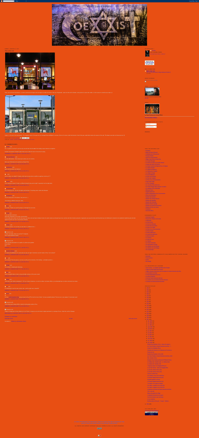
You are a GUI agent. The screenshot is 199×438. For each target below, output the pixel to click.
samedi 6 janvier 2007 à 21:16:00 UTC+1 (17, 306)
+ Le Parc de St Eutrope (150, 176)
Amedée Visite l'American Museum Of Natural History (159, 360)
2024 (148, 288)
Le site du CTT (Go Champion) (152, 410)
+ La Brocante (148, 220)
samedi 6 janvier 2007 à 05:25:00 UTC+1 (17, 209)
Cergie (7, 213)
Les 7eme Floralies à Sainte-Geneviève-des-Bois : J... (159, 346)
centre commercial (19, 139)
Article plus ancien (133, 318)
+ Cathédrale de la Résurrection (152, 154)
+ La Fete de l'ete (149, 222)
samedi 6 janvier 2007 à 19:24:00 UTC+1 (17, 276)
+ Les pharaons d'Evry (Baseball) (152, 188)
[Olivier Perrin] (145, 82)
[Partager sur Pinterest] (28, 138)
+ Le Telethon (148, 241)
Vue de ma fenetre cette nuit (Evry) (155, 397)
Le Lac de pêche (151, 399)
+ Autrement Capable (149, 217)
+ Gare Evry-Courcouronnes (151, 157)
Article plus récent (9, 318)
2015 (148, 303)
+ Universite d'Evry (149, 210)
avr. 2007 (150, 336)
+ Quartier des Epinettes (150, 200)
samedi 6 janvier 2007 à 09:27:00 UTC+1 (17, 237)
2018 (148, 297)
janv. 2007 (150, 342)
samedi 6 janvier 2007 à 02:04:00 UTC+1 (17, 163)
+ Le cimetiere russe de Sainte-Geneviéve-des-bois (156, 279)
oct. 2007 (150, 325)
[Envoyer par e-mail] (22, 138)
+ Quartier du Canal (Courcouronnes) (153, 205)
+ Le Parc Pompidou (149, 183)
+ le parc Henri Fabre (149, 181)
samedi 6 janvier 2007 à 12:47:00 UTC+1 (17, 254)
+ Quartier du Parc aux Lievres (152, 207)
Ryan (7, 205)
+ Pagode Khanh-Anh (150, 191)
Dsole (7, 293)
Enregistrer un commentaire (11, 316)
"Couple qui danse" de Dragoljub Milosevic (156, 365)
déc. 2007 (150, 321)
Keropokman (9, 195)
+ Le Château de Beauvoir (151, 169)
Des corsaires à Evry (152, 358)
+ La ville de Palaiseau (150, 276)
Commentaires (150, 126)
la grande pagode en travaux (153, 379)
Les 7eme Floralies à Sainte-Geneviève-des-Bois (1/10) (159, 356)
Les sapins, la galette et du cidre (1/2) (155, 387)
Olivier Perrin (147, 80)
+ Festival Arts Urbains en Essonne (153, 218)
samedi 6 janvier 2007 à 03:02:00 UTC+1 (17, 178)
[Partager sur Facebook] (27, 138)
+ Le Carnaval (148, 237)
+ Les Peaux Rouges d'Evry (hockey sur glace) (155, 186)
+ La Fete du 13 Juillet (150, 227)
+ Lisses (147, 259)
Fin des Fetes (31, 139)
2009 (148, 315)
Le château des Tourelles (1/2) (154, 363)
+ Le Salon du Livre (149, 239)
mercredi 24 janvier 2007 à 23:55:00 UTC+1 (18, 313)
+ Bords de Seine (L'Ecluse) (151, 152)
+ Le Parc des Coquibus (150, 178)
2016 (148, 301)
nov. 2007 (150, 323)
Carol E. (8, 181)
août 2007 (150, 328)
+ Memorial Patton (149, 190)
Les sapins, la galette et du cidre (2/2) (155, 385)
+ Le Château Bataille (150, 167)
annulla (7, 146)
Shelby (7, 265)
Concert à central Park (152, 373)
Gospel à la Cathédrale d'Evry (154, 348)
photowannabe (9, 188)
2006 (148, 404)
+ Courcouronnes (149, 257)
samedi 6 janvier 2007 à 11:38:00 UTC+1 (17, 247)
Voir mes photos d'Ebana (151, 117)
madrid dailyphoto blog (13, 297)
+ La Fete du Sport (149, 230)
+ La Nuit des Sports (149, 236)
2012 (148, 309)
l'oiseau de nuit (150, 352)
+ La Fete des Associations (151, 225)
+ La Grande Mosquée (150, 161)
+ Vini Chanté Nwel (149, 249)
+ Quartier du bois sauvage (151, 203)
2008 (148, 317)
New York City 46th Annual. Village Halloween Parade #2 (159, 72)
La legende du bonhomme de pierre (155, 395)
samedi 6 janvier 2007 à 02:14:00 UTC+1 (17, 171)
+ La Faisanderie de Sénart (151, 273)
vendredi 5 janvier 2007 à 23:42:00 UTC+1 (18, 153)
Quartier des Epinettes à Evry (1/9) (155, 354)
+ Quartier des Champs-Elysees (152, 198)
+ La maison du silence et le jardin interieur (154, 162)
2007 (148, 319)
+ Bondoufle (147, 256)
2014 (148, 305)
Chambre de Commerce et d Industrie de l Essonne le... (159, 350)
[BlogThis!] (24, 138)
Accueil (70, 318)
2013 (148, 307)
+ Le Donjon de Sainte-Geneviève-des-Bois (154, 281)
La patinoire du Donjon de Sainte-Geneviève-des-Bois (159, 389)
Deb (7, 272)
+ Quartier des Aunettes (150, 196)
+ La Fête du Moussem (150, 232)
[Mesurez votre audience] (99, 436)
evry (25, 139)
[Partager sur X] (25, 138)
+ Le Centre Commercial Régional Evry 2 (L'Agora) (156, 166)
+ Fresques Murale (149, 155)
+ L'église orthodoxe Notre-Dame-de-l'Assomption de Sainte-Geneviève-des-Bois (163, 271)
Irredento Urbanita (10, 251)
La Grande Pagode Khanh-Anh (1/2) (155, 381)
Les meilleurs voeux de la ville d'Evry (155, 375)
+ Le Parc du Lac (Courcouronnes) (152, 179)
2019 (148, 295)
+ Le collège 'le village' (150, 173)
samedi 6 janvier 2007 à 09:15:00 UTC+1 (17, 228)
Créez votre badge (154, 80)
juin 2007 (150, 332)
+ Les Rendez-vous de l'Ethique (152, 246)
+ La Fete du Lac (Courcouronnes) (152, 229)
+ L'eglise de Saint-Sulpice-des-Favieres (154, 269)
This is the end (150, 391)
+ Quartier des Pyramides (150, 202)
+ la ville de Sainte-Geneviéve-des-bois (154, 278)
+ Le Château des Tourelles (151, 171)
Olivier (153, 50)
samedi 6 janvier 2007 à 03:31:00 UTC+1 (17, 192)
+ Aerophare (147, 150)
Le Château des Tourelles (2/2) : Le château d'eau (158, 361)
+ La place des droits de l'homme (152, 164)
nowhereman (9, 167)
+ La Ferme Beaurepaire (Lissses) (152, 274)
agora (11, 139)
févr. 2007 (150, 340)
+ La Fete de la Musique (150, 224)
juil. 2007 (150, 330)
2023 (148, 290)
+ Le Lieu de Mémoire (150, 174)
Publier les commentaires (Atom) (18, 321)
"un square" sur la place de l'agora (155, 383)
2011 (148, 311)
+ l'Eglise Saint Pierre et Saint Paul (153, 159)
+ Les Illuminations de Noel (151, 244)
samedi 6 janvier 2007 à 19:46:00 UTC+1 (17, 283)
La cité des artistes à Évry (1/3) (154, 371)
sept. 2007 (150, 326)
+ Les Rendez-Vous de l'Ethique (152, 248)
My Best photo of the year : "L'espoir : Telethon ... (158, 401)
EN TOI (146, 98)
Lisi (7, 286)
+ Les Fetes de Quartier (150, 242)
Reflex (7, 279)
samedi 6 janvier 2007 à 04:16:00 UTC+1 (17, 202)
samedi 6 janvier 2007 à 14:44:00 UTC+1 (17, 261)
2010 (148, 313)
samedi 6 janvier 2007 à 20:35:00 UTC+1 (17, 290)
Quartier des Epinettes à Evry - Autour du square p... (159, 344)
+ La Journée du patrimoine (151, 234)
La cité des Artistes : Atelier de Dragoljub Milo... (158, 367)
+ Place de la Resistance (150, 195)
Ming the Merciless (10, 157)
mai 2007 (150, 334)
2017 (148, 299)
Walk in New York (151, 71)
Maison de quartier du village (153, 393)
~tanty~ (8, 224)
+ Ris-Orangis (148, 261)
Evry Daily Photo (99, 6)
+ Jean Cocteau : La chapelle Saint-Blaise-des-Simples (157, 267)
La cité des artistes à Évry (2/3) (154, 369)
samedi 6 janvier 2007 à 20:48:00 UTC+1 (17, 299)
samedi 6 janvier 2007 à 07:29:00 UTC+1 (17, 221)
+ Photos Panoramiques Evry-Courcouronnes (155, 193)
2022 (148, 291)
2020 (148, 293)
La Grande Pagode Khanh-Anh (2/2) (155, 377)
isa (7, 258)
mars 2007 (150, 338)
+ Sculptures (148, 209)
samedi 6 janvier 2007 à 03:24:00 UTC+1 (17, 185)
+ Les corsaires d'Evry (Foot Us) (152, 185)
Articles (148, 124)
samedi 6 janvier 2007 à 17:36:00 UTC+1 (17, 269)
